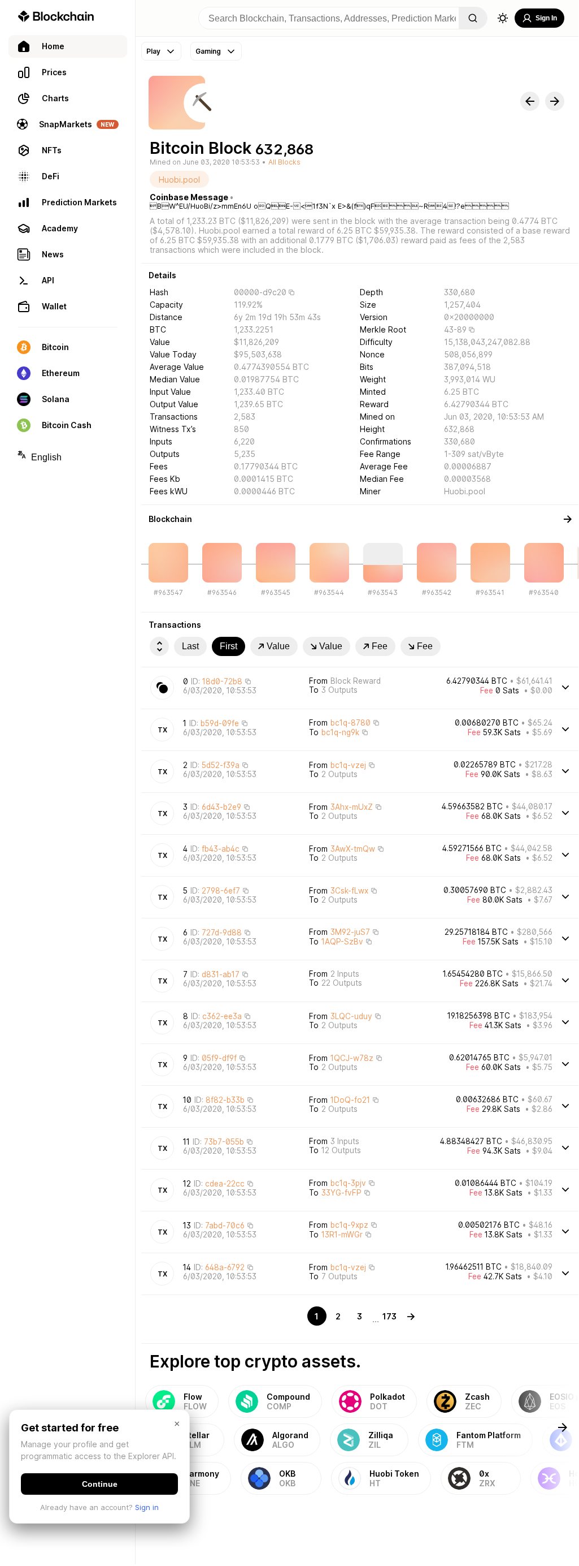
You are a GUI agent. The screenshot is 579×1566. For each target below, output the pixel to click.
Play (153, 51)
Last (190, 646)
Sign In (546, 18)
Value (278, 646)
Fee (380, 646)
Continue (99, 1484)
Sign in (147, 1507)
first (228, 646)
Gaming (208, 51)
